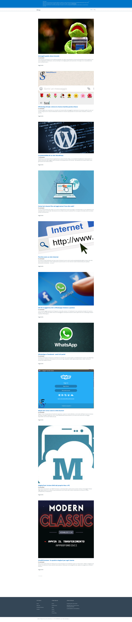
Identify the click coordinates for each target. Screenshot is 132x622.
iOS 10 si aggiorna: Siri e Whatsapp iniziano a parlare (56, 308)
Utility (53, 607)
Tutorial (53, 611)
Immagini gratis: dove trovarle (48, 56)
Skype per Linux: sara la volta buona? (51, 410)
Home (91, 9)
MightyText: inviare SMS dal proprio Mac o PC (54, 485)
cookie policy (74, 3)
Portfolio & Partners (40, 607)
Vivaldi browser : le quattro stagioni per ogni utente (56, 560)
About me (38, 605)
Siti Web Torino (54, 605)
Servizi (53, 603)
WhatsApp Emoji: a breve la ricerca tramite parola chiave (58, 107)
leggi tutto (40, 65)
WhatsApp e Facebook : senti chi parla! (51, 354)
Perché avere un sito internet (48, 257)
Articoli (53, 609)
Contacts (38, 609)
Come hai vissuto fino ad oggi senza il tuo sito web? (56, 206)
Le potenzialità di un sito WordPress (50, 155)
